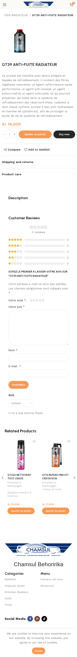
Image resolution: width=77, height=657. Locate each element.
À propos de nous (51, 579)
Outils (8, 598)
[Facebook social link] (30, 619)
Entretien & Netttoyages (14, 484)
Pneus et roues (52, 489)
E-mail (14, 366)
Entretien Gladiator (17, 592)
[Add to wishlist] (34, 441)
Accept (39, 651)
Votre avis (16, 307)
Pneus (8, 604)
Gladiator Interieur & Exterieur (19, 494)
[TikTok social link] (44, 619)
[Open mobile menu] (4, 4)
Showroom (47, 585)
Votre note (17, 300)
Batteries (10, 579)
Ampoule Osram (15, 585)
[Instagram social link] (37, 619)
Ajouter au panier (35, 134)
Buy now (64, 134)
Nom (13, 350)
